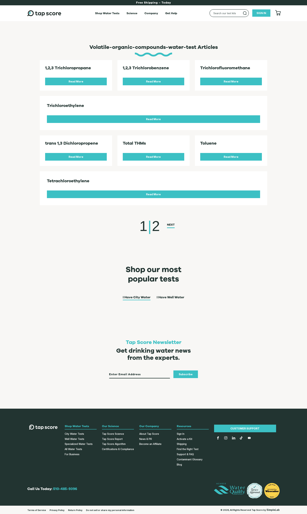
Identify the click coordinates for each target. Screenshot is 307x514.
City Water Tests (74, 433)
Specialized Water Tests (79, 443)
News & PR (145, 438)
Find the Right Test (187, 449)
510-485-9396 (65, 488)
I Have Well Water (170, 297)
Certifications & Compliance (118, 449)
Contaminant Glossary (190, 459)
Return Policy (75, 510)
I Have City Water (136, 297)
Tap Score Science (113, 433)
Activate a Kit (184, 438)
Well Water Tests (74, 438)
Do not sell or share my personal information (110, 510)
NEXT (171, 225)
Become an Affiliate (150, 443)
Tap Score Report (112, 438)
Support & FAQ (185, 454)
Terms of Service (36, 510)
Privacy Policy (57, 510)
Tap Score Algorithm (114, 443)
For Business (72, 454)
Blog (179, 464)
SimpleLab (273, 509)
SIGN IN (261, 13)
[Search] (245, 13)
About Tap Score (149, 433)
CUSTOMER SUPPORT (245, 428)
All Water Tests (73, 449)
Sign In (180, 433)
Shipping (182, 443)
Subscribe (186, 374)
